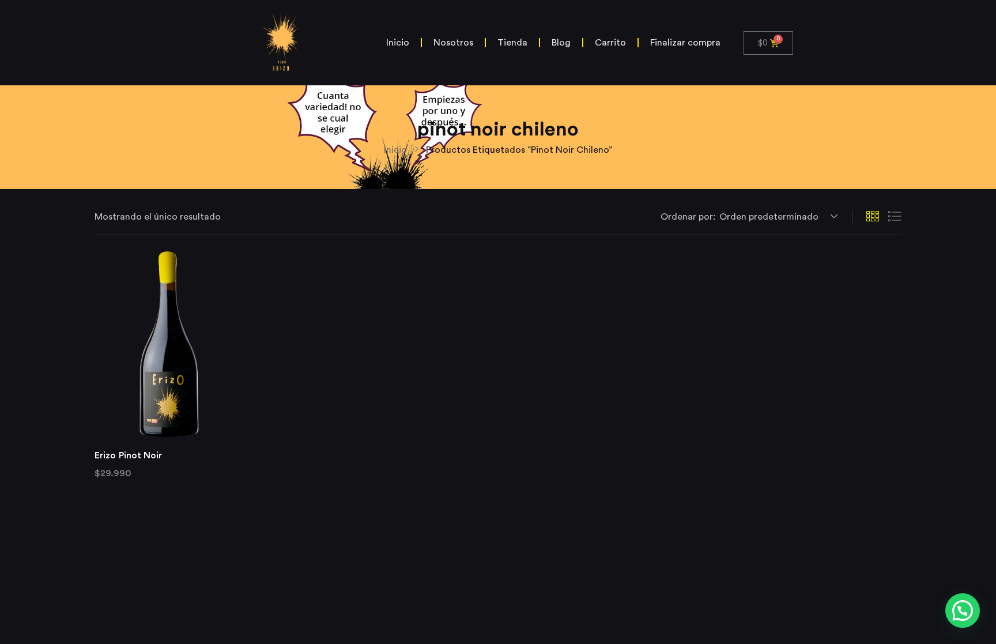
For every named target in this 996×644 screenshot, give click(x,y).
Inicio (397, 42)
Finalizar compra (685, 42)
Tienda (512, 42)
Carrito (610, 42)
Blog (561, 42)
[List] (894, 217)
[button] (776, 217)
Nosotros (453, 42)
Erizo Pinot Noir (129, 455)
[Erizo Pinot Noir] (166, 344)
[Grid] (873, 217)
